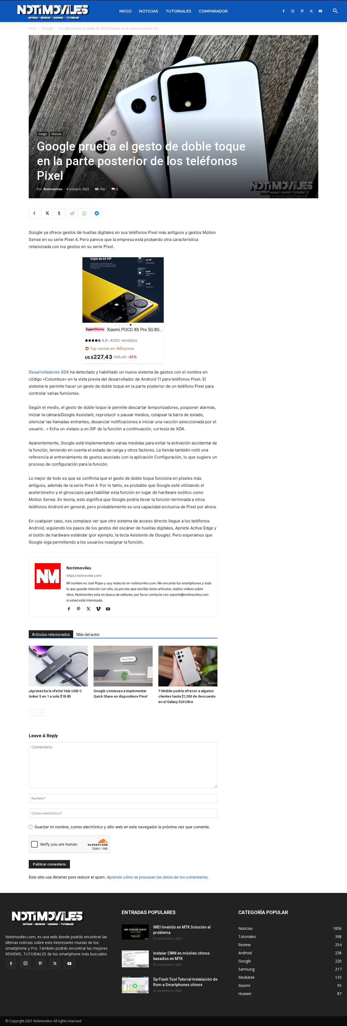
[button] (335, 11)
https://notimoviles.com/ (84, 576)
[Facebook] (283, 11)
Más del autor (88, 634)
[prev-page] (32, 712)
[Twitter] (311, 11)
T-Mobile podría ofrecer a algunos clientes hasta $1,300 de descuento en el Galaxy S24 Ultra (187, 696)
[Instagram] (293, 11)
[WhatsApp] (84, 213)
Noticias (148, 11)
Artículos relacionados (51, 634)
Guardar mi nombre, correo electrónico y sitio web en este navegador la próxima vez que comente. (122, 826)
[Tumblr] (59, 213)
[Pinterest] (302, 11)
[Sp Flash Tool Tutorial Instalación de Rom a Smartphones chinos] (135, 985)
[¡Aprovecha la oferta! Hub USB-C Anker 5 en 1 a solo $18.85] (58, 666)
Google (47, 28)
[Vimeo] (100, 609)
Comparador (213, 11)
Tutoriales (178, 11)
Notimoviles (52, 189)
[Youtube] (320, 11)
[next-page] (40, 712)
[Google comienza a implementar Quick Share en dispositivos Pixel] (123, 666)
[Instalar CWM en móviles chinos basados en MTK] (135, 959)
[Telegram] (96, 213)
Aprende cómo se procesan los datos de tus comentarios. (158, 877)
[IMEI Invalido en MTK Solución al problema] (135, 932)
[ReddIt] (71, 213)
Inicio (125, 11)
